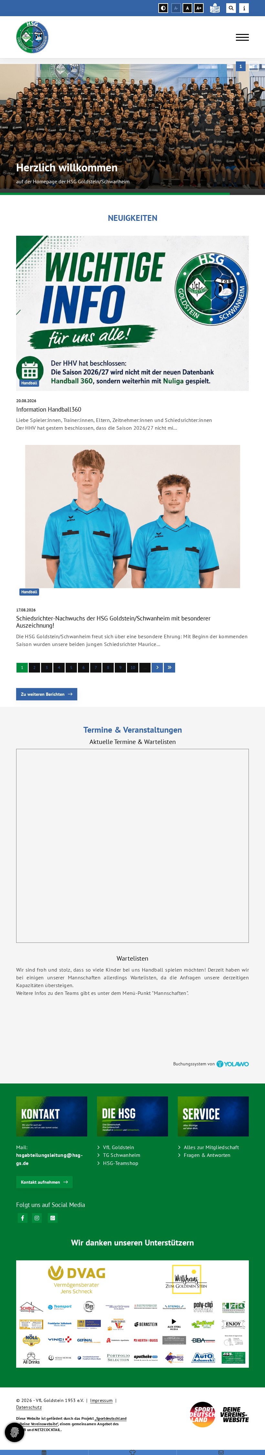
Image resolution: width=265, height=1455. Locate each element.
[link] (132, 335)
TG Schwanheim (121, 1155)
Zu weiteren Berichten (43, 694)
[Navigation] (240, 37)
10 (133, 667)
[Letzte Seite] (169, 667)
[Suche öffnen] (231, 8)
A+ (198, 8)
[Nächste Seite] (157, 667)
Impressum (101, 1400)
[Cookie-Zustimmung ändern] (14, 1432)
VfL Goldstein (118, 1147)
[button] (241, 66)
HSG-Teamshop (120, 1163)
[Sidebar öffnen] (244, 8)
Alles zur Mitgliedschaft (211, 1147)
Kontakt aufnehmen (40, 1182)
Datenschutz (29, 1407)
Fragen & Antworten (207, 1155)
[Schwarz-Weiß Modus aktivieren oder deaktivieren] (163, 8)
